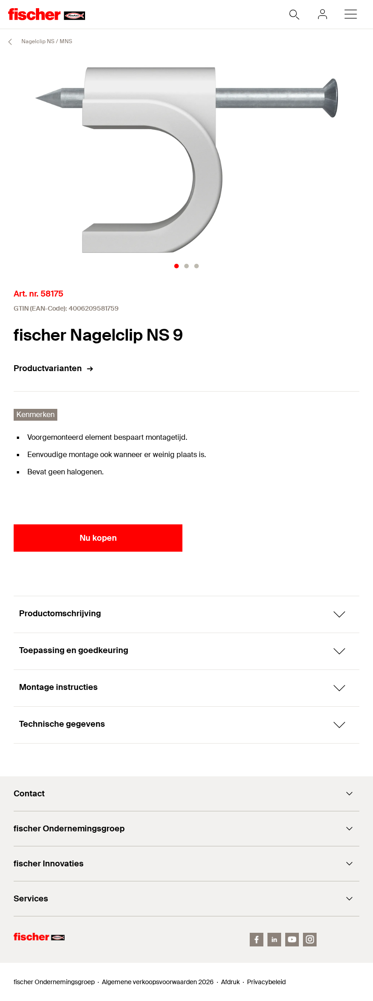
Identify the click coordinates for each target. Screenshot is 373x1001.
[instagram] (310, 939)
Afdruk (230, 982)
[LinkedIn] (274, 939)
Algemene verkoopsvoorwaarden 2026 (158, 982)
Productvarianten (48, 368)
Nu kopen (98, 538)
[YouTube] (292, 939)
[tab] (176, 266)
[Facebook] (256, 939)
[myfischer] (322, 14)
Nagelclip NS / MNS (46, 41)
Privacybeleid (266, 982)
